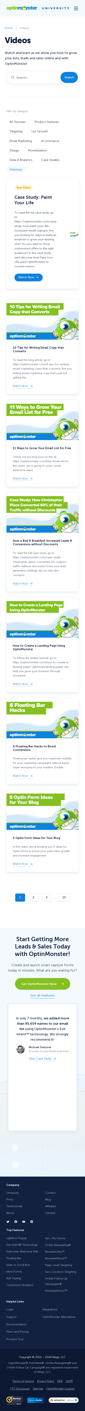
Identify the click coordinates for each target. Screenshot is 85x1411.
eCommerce (50, 141)
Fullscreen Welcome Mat (22, 1251)
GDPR (69, 1381)
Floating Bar (13, 1258)
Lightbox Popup (16, 1238)
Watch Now (26, 278)
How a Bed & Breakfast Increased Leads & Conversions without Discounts (42, 542)
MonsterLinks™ (54, 1251)
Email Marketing (20, 141)
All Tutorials (17, 122)
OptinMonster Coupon (60, 1388)
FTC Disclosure (20, 1388)
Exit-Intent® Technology (22, 1245)
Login (9, 1309)
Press (9, 1199)
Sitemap (38, 1388)
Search (69, 77)
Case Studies (50, 160)
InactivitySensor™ (56, 1290)
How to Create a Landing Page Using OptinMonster (39, 647)
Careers (50, 1213)
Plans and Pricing (17, 1331)
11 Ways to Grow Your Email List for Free (42, 448)
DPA (59, 1381)
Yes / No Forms (55, 1238)
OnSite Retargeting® (58, 1245)
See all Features (42, 995)
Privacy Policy (45, 1381)
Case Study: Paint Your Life (33, 200)
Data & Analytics (20, 160)
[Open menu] (76, 8)
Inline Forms (14, 1271)
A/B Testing (13, 1278)
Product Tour (15, 1339)
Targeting (16, 131)
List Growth (39, 131)
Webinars (15, 169)
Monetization (37, 150)
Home (9, 28)
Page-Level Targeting (58, 1265)
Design (14, 150)
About (10, 1213)
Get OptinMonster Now (41, 984)
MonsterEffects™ (56, 1258)
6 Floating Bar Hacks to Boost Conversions (34, 748)
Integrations (50, 1309)
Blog (48, 1199)
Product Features (46, 122)
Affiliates (50, 1206)
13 (64, 897)
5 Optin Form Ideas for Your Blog (36, 838)
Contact (50, 1193)
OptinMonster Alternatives (59, 1317)
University (12, 1193)
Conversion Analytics (19, 1285)
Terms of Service (23, 1381)
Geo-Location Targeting (60, 1272)
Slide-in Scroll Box (18, 1265)
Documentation (16, 1324)
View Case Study (40, 1058)
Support (11, 1317)
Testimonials (14, 1206)
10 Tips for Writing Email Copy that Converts (38, 349)
